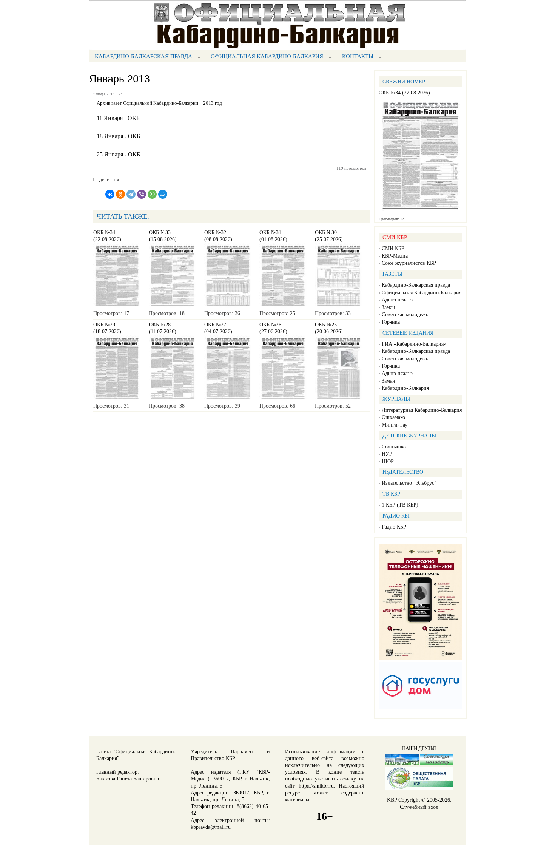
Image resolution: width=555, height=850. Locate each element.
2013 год (212, 103)
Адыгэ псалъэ (397, 300)
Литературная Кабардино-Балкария (422, 410)
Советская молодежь (405, 314)
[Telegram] (131, 194)
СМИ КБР (393, 248)
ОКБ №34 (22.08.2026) (404, 93)
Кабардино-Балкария (405, 388)
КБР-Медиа (395, 256)
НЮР (388, 461)
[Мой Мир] (162, 194)
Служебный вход (419, 807)
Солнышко (394, 447)
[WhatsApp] (152, 194)
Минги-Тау (394, 425)
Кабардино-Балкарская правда (140, 57)
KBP (392, 800)
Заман (388, 307)
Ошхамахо (393, 417)
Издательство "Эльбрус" (409, 483)
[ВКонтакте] (109, 194)
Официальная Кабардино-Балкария (264, 57)
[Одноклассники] (120, 194)
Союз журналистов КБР (409, 263)
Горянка (391, 322)
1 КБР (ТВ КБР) (400, 505)
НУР (387, 454)
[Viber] (141, 194)
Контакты (354, 57)
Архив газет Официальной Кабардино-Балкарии (147, 103)
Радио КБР (394, 527)
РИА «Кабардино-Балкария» (414, 344)
